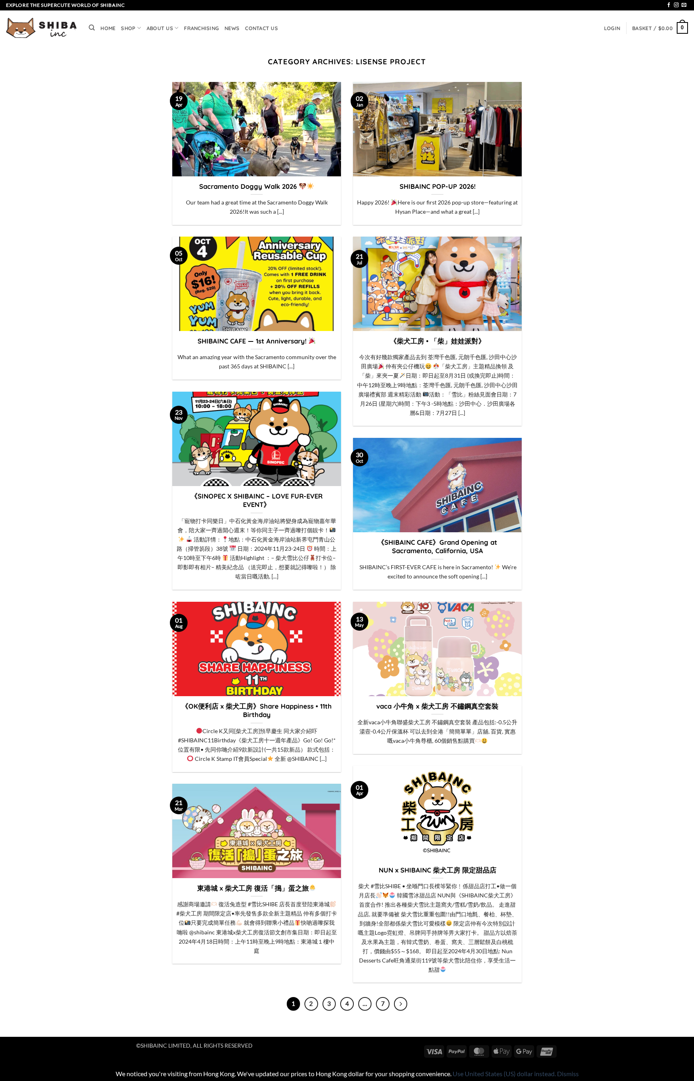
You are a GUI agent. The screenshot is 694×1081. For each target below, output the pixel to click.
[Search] (92, 27)
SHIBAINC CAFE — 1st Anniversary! (253, 341)
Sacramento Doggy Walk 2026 (249, 186)
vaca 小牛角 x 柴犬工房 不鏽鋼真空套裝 (437, 706)
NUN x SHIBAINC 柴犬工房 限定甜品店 (437, 870)
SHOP (128, 28)
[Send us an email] (684, 5)
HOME (107, 28)
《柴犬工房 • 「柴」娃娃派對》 (437, 341)
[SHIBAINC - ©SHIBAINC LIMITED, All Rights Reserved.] (41, 28)
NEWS (232, 28)
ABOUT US (160, 28)
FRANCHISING (201, 28)
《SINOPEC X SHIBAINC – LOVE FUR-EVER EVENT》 (257, 500)
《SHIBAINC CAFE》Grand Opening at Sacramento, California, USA (437, 546)
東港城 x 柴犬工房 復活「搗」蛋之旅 (253, 888)
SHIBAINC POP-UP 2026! (438, 186)
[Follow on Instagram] (676, 5)
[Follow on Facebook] (668, 5)
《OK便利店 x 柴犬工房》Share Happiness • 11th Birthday (257, 710)
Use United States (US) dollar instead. (504, 1073)
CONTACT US (261, 28)
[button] (612, 28)
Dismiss (568, 1073)
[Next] (401, 1004)
